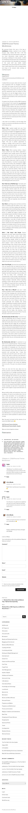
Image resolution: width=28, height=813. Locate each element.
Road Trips (4, 714)
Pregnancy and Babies (7, 703)
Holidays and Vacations (7, 675)
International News (6, 683)
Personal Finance (6, 700)
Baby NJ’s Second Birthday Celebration (11, 753)
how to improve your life (17, 444)
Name (4, 563)
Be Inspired (15, 439)
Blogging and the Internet (8, 642)
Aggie (8, 464)
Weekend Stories (6, 731)
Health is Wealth (6, 672)
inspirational (8, 445)
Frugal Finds (5, 667)
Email (4, 570)
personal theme (16, 450)
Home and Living (6, 678)
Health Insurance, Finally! (14, 772)
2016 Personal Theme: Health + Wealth (11, 426)
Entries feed (5, 794)
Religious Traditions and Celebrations (11, 711)
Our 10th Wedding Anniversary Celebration (12, 750)
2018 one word (8, 441)
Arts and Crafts (5, 633)
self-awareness (18, 451)
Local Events (5, 689)
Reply (7, 476)
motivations (15, 446)
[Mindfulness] (5, 74)
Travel (3, 725)
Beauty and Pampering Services (9, 639)
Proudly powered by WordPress (9, 809)
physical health (8, 451)
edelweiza (16, 41)
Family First (5, 658)
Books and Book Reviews (8, 644)
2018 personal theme (19, 441)
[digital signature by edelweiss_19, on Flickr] (6, 432)
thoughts (10, 452)
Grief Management (6, 669)
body (9, 442)
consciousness (15, 442)
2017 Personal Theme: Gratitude (10, 424)
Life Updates (5, 747)
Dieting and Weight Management (10, 653)
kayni (7, 497)
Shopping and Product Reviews (9, 717)
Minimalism (5, 694)
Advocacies (5, 631)
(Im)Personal (7, 439)
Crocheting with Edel (7, 650)
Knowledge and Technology (8, 686)
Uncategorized (5, 728)
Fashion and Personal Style (8, 661)
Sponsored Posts (6, 722)
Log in (3, 792)
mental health (17, 445)
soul (5, 452)
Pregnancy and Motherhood (8, 706)
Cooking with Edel (6, 647)
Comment (5, 544)
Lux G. (3, 769)
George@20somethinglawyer (9, 762)
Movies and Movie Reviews (8, 697)
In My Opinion (5, 681)
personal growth (13, 449)
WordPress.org (5, 800)
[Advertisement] (14, 24)
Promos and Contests (7, 708)
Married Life (5, 692)
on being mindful (15, 447)
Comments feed (6, 797)
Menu (14, 7)
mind (23, 445)
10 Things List (5, 628)
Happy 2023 (5, 745)
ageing (6, 442)
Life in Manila (9, 2)
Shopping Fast (5, 720)
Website (4, 577)
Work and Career (6, 733)
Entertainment (5, 656)
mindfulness (7, 446)
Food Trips (4, 664)
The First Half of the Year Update (10, 742)
